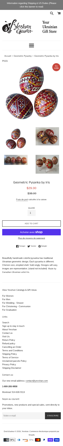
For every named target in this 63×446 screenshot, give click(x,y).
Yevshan (25, 431)
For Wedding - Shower (13, 303)
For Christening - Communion (16, 306)
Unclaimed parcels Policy (14, 361)
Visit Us (6, 336)
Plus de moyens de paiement (31, 238)
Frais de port (22, 199)
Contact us (7, 333)
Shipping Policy (9, 354)
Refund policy (8, 343)
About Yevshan (9, 329)
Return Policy (8, 340)
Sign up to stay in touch (13, 326)
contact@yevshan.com (37, 380)
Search (5, 322)
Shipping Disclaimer (11, 368)
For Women (7, 296)
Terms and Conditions (12, 350)
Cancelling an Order (11, 347)
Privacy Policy (9, 364)
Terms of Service (10, 357)
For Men (6, 299)
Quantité (31, 208)
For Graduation (9, 310)
